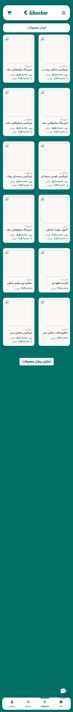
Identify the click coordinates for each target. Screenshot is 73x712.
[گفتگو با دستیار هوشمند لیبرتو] (63, 691)
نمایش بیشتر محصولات (36, 361)
